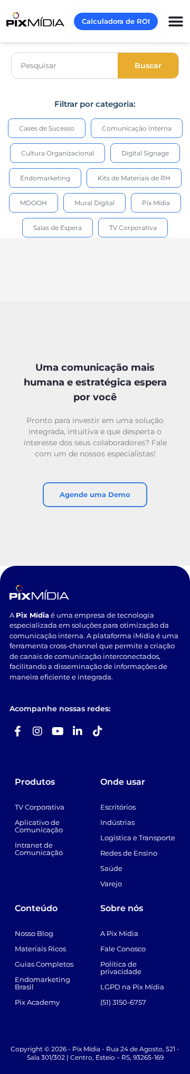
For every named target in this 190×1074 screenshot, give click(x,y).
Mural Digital (94, 203)
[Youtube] (57, 731)
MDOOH (33, 203)
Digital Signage (145, 153)
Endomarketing (45, 178)
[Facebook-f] (17, 731)
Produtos (35, 782)
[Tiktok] (98, 731)
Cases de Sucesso (46, 128)
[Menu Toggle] (176, 22)
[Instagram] (37, 731)
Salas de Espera (57, 228)
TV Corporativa (133, 228)
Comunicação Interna (137, 128)
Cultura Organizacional (57, 153)
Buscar (148, 65)
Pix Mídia (156, 203)
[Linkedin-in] (78, 731)
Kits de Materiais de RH (134, 178)
